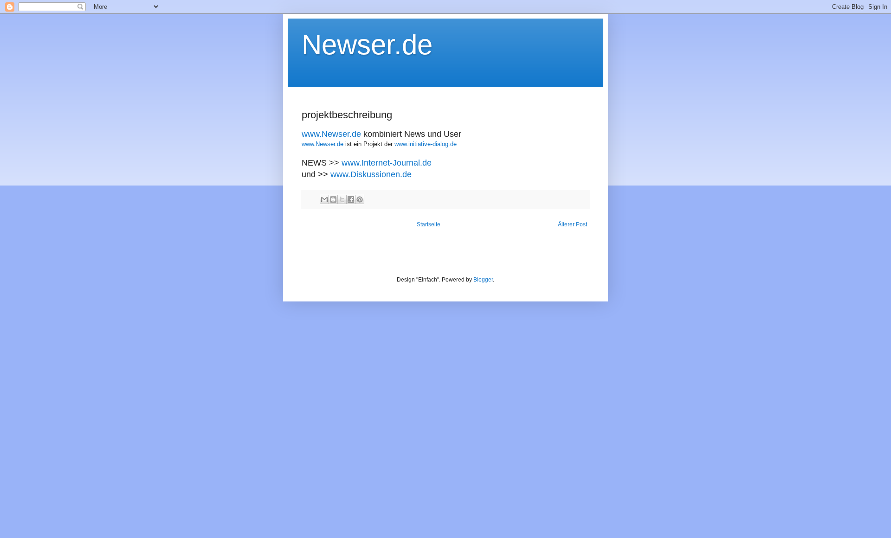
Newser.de (367, 44)
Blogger (483, 279)
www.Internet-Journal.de (387, 162)
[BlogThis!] (333, 199)
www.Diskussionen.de (371, 174)
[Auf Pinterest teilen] (359, 199)
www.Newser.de (331, 134)
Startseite (428, 224)
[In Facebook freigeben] (350, 199)
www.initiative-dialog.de (425, 144)
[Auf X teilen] (342, 199)
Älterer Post (572, 224)
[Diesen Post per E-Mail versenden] (324, 199)
